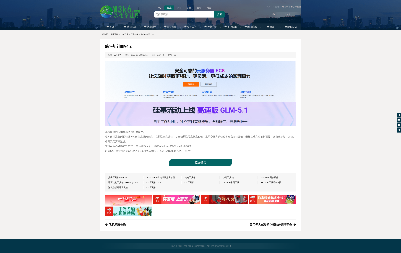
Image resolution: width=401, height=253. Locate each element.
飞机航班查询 (117, 224)
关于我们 (297, 7)
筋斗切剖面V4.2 (147, 34)
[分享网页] (399, 125)
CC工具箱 (151, 187)
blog (272, 26)
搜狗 (199, 7)
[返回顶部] (399, 115)
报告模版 (172, 26)
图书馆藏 (252, 26)
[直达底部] (399, 130)
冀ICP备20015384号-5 (221, 246)
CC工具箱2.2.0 (192, 182)
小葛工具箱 (228, 177)
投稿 (286, 7)
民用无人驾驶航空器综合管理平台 (271, 224)
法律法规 (131, 26)
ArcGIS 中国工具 (231, 182)
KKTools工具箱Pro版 (271, 182)
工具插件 (134, 34)
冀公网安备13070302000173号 (197, 246)
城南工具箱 (190, 177)
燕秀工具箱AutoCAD (118, 177)
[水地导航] (120, 11)
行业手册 (212, 26)
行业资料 (151, 26)
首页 (111, 26)
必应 (189, 7)
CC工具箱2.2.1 (153, 182)
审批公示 (232, 26)
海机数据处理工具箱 (118, 187)
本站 (159, 7)
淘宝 (209, 7)
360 (179, 7)
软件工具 (192, 26)
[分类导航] (399, 120)
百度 (169, 7)
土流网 (287, 14)
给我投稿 (292, 26)
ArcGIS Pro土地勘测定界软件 (160, 177)
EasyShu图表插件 (269, 177)
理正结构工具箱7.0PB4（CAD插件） (125, 182)
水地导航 (114, 34)
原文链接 (200, 162)
